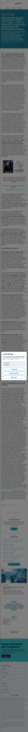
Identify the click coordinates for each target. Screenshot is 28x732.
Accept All (14, 369)
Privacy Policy (7, 359)
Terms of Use (16, 359)
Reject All (14, 377)
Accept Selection (14, 373)
